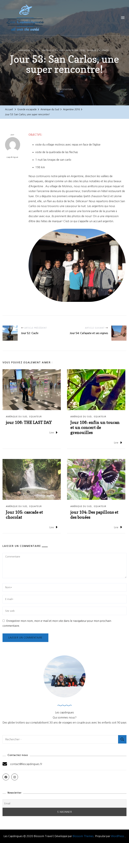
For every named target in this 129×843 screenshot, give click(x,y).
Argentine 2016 (75, 50)
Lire (52, 432)
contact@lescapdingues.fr (26, 764)
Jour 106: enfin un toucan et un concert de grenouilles (95, 427)
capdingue (12, 157)
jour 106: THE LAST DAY (29, 422)
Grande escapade (98, 50)
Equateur (35, 417)
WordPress (117, 836)
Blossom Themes (83, 836)
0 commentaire (64, 90)
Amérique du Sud (29, 50)
